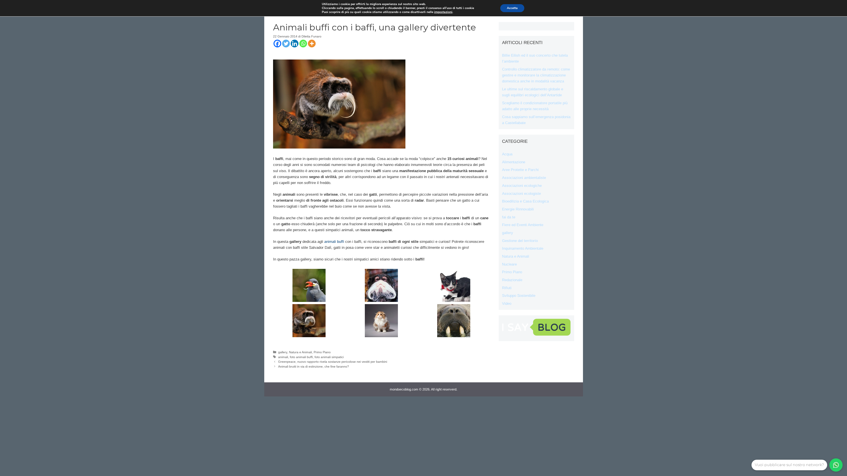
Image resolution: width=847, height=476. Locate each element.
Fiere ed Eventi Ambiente (522, 225)
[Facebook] (277, 43)
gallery (282, 352)
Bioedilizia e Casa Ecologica (525, 201)
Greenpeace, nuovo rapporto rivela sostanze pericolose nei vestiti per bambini (332, 361)
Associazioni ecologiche (522, 186)
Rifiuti (507, 288)
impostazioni (443, 12)
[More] (312, 43)
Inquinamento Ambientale (522, 248)
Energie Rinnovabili (518, 209)
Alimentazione (513, 162)
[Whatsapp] (303, 43)
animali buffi (334, 242)
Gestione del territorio (520, 241)
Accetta (512, 8)
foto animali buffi (301, 357)
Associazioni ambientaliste (524, 178)
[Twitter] (286, 43)
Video (506, 303)
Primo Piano (322, 352)
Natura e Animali (300, 352)
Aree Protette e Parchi (520, 170)
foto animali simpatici (329, 357)
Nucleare (509, 264)
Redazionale (512, 280)
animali (283, 357)
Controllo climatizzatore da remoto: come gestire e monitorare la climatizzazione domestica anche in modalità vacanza (536, 75)
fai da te (508, 217)
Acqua (507, 154)
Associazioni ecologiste (521, 194)
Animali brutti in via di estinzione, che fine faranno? (313, 366)
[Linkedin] (294, 43)
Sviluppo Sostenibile (518, 296)
